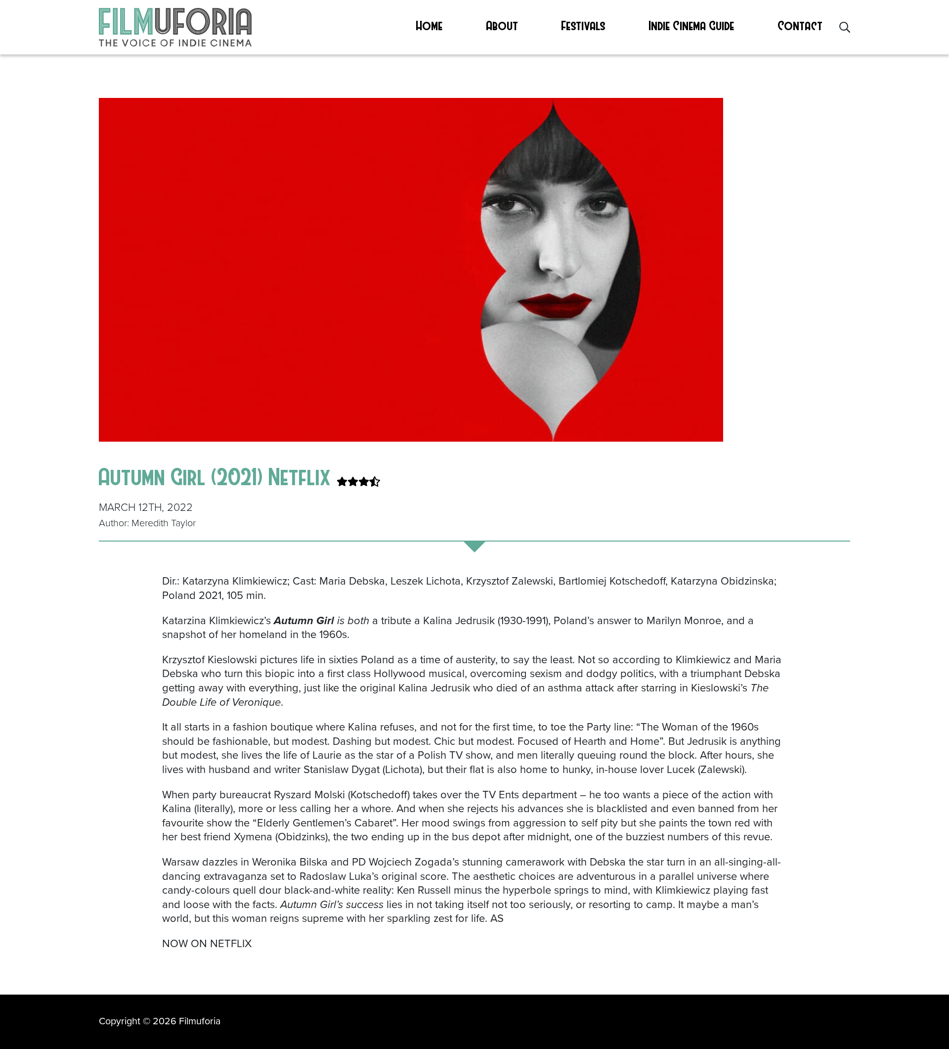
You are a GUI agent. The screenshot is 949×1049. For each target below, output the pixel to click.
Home (429, 25)
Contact (800, 25)
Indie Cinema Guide (691, 25)
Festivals (583, 25)
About (502, 25)
